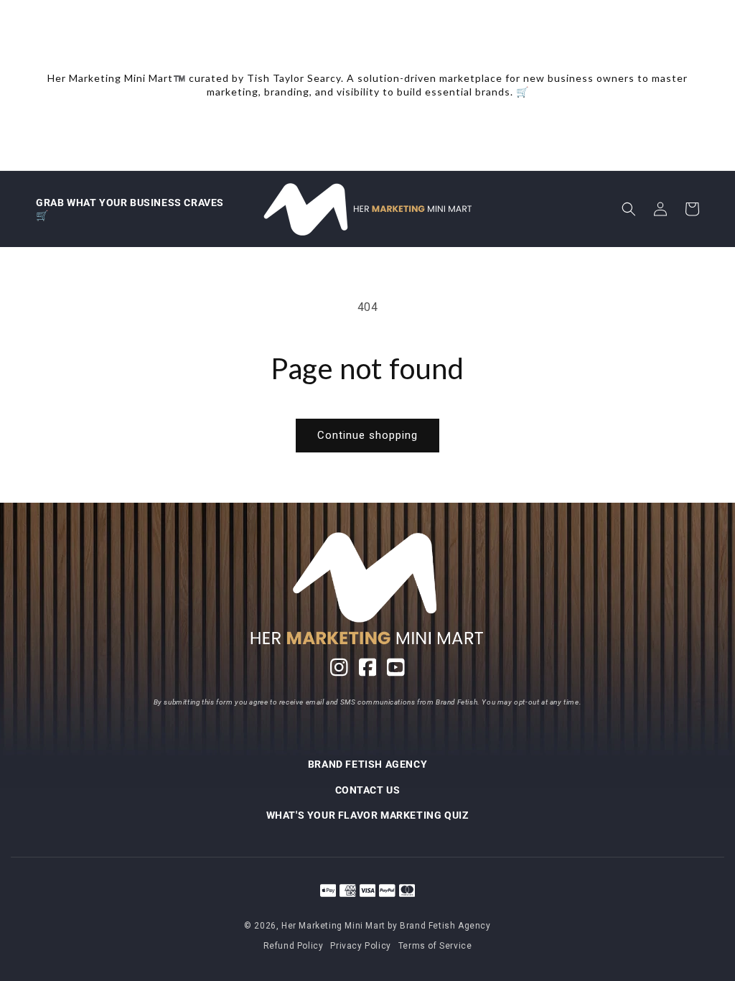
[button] (629, 209)
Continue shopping (367, 435)
